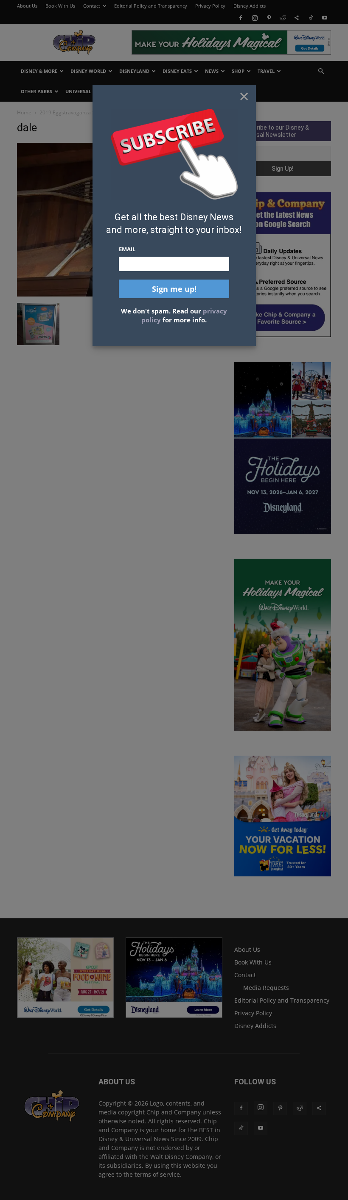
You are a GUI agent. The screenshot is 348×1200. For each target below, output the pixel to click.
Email (127, 249)
